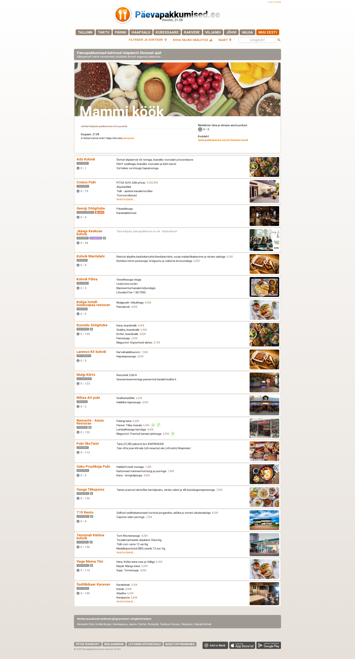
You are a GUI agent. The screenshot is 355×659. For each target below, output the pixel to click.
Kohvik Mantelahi (91, 256)
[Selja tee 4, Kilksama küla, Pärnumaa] (97, 498)
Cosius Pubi (86, 182)
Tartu (104, 32)
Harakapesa (120, 624)
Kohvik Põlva (87, 279)
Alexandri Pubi (85, 624)
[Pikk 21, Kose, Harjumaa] (95, 191)
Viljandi (213, 32)
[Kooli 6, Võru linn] (97, 432)
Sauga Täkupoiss (90, 489)
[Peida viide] (276, 67)
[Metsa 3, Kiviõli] (93, 360)
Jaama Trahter (138, 624)
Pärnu (120, 32)
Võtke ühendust (88, 644)
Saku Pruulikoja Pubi (93, 466)
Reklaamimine (114, 644)
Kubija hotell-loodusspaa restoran (93, 303)
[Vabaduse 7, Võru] (93, 265)
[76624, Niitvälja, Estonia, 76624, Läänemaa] (93, 521)
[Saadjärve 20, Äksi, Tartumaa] (95, 243)
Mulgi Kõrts (86, 375)
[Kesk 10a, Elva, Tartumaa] (97, 452)
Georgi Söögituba (91, 208)
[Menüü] (104, 191)
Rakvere (192, 32)
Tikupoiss (186, 624)
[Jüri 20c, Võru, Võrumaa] (93, 406)
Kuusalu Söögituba (92, 325)
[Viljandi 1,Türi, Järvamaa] (97, 570)
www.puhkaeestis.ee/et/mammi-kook (223, 140)
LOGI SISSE (274, 2)
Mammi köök (122, 111)
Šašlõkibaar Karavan (93, 584)
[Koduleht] (98, 168)
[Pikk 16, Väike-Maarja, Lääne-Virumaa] (93, 217)
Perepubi (153, 624)
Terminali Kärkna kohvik (90, 536)
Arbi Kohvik (86, 159)
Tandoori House (169, 624)
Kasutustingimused (180, 644)
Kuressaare (167, 32)
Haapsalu (141, 32)
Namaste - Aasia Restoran (90, 421)
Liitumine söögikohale (144, 644)
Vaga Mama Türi (90, 561)
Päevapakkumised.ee (177, 14)
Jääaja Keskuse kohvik (89, 232)
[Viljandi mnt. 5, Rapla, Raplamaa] (97, 593)
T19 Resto (85, 512)
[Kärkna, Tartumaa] (97, 547)
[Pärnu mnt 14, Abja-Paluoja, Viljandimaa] (97, 383)
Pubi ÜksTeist (88, 443)
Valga (247, 32)
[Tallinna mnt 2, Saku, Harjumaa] (93, 475)
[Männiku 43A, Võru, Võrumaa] (93, 314)
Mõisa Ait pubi (88, 397)
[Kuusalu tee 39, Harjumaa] (97, 334)
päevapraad (128, 138)
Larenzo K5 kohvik (91, 352)
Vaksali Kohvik (202, 624)
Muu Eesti (267, 32)
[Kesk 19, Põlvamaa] (93, 288)
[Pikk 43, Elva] (93, 168)
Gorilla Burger (103, 624)
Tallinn (85, 32)
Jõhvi (231, 32)
